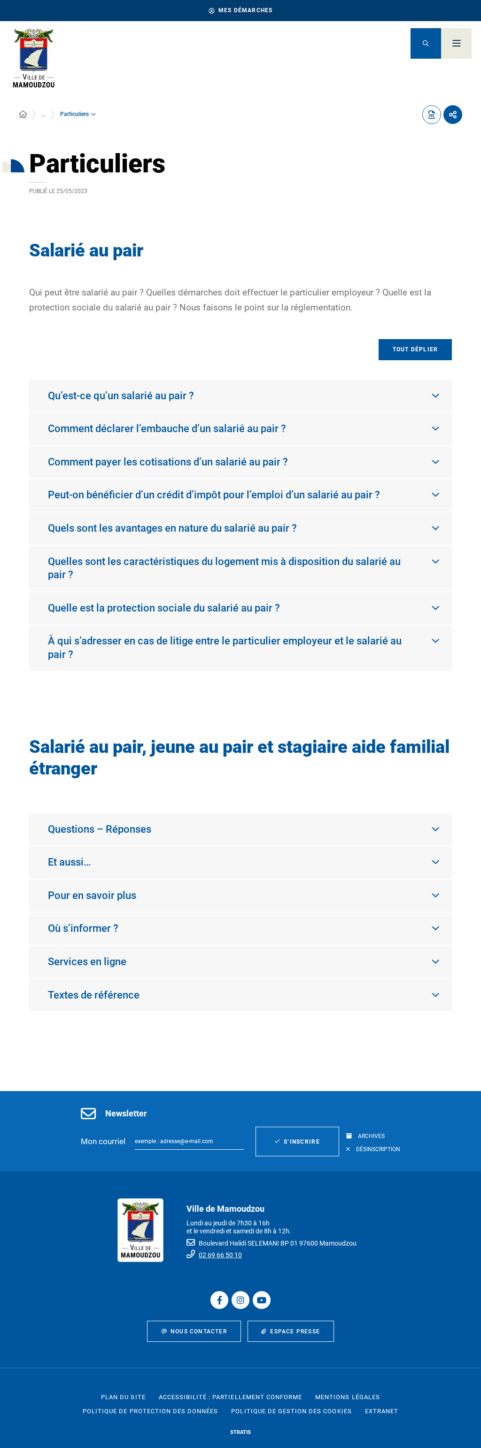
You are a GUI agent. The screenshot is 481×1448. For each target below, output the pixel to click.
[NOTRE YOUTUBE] (261, 1300)
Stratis (240, 1432)
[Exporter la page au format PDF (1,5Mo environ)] (431, 114)
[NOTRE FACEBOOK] (219, 1300)
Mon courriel (103, 1141)
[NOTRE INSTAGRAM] (240, 1300)
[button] (426, 43)
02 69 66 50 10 (220, 1255)
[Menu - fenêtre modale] (456, 43)
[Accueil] (23, 114)
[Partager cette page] (452, 114)
